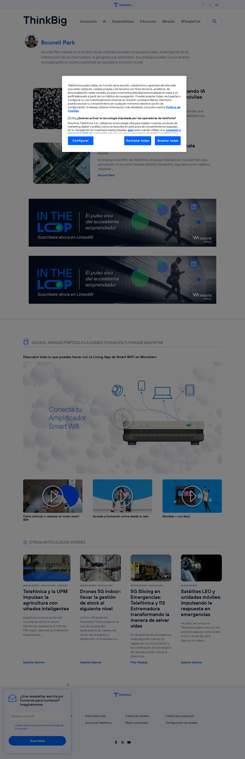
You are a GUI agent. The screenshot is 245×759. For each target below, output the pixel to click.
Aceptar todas (167, 140)
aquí (130, 130)
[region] (124, 114)
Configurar (81, 140)
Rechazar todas (137, 140)
